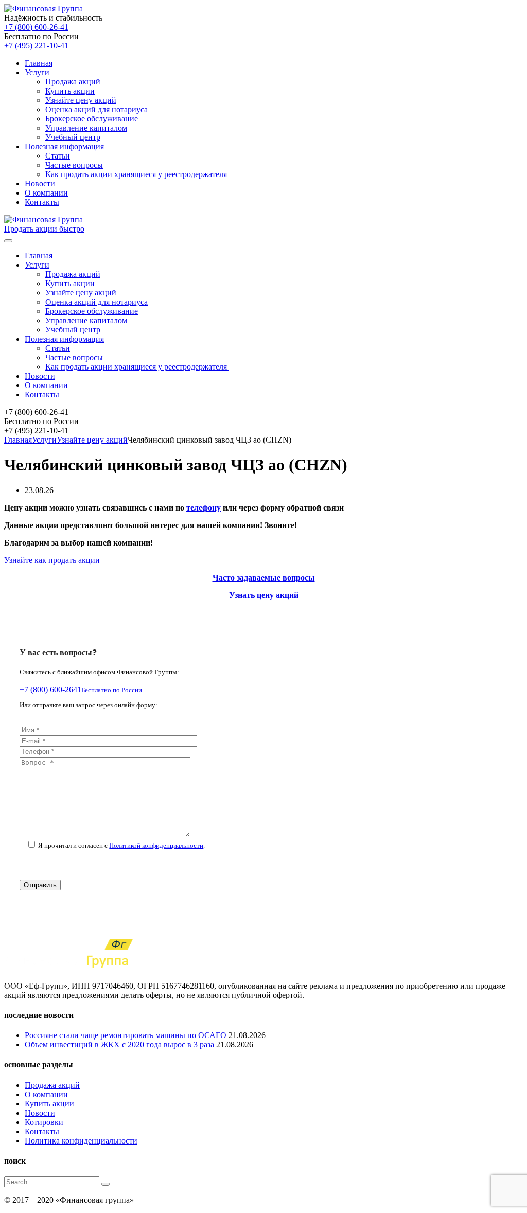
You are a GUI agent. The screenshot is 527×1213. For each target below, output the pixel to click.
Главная (38, 63)
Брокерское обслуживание (91, 118)
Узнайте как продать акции (52, 560)
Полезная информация (64, 146)
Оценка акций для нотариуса (96, 109)
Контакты (42, 202)
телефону (203, 507)
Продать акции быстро (44, 228)
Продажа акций (72, 81)
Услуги (37, 72)
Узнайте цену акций (80, 100)
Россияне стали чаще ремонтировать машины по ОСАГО (125, 1035)
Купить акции (70, 90)
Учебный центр (72, 137)
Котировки (44, 1122)
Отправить (40, 885)
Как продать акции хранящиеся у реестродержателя (137, 174)
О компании (46, 192)
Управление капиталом (86, 128)
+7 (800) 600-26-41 (36, 27)
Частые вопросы (74, 165)
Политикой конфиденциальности (156, 845)
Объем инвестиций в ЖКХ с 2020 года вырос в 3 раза (119, 1044)
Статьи (57, 155)
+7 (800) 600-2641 (81, 689)
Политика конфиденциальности (81, 1140)
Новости (40, 183)
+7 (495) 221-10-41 (36, 45)
